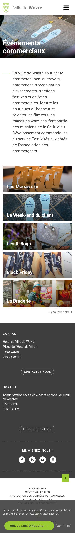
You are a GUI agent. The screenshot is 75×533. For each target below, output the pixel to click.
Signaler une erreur (60, 312)
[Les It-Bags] (37, 236)
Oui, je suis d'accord (27, 525)
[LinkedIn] (32, 459)
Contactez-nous (37, 371)
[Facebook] (22, 459)
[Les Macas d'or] (37, 179)
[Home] (6, 8)
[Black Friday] (37, 265)
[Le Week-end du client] (37, 207)
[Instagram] (53, 459)
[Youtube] (42, 459)
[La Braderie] (37, 293)
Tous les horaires (37, 429)
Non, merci (63, 526)
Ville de (27, 7)
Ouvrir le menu (66, 7)
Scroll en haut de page (65, 478)
